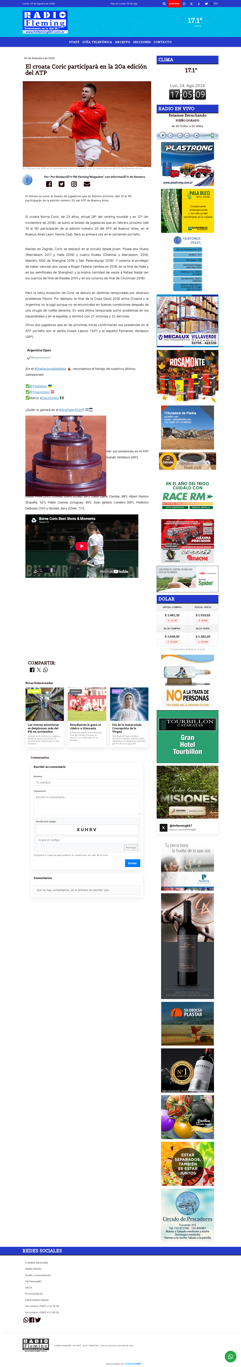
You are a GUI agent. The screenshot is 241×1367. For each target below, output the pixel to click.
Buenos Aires (128, 49)
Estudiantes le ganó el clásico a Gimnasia (85, 726)
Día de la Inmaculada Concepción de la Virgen (126, 728)
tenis (152, 49)
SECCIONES (142, 42)
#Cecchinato (49, 398)
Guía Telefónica (97, 42)
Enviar (132, 863)
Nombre (38, 776)
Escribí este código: (46, 821)
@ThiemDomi (39, 392)
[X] (191, 3)
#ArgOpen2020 (70, 410)
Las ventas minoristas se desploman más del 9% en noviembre (43, 728)
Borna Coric (94, 49)
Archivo (122, 42)
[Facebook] (199, 3)
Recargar (131, 847)
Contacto (163, 42)
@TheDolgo (38, 386)
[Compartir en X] (38, 670)
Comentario (40, 791)
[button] (164, 3)
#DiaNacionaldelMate (50, 369)
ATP (110, 49)
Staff (74, 42)
